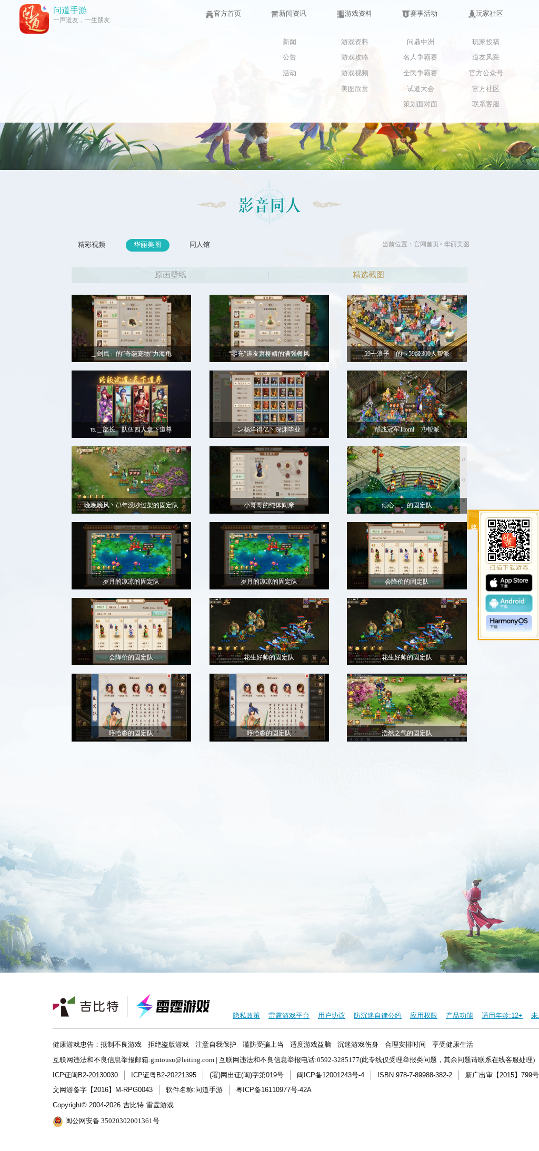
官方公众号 (486, 73)
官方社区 (486, 89)
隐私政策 (246, 1015)
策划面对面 (420, 104)
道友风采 (486, 57)
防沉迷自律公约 (378, 1015)
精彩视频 (91, 244)
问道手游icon (34, 19)
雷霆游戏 (160, 1105)
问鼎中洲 (420, 42)
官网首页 (426, 244)
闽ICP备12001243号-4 (330, 1075)
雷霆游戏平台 (289, 1015)
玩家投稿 (486, 42)
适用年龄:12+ (502, 1015)
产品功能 (459, 1015)
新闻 (289, 42)
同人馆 (199, 244)
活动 (289, 73)
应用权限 (423, 1015)
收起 (474, 520)
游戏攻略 (354, 57)
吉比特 (133, 1105)
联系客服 (486, 104)
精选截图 (368, 275)
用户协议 (331, 1015)
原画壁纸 (170, 275)
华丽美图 (147, 244)
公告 (289, 57)
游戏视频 (354, 73)
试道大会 (420, 89)
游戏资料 (354, 42)
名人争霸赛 (420, 57)
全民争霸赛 (420, 73)
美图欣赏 (354, 89)
